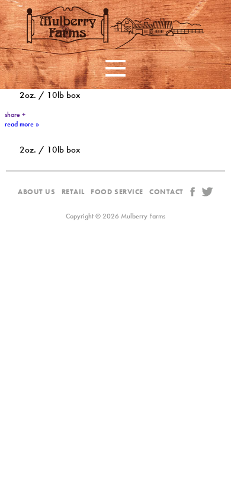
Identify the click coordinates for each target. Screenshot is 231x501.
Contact (166, 191)
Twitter (207, 191)
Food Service (117, 191)
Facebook (192, 191)
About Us (37, 191)
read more (22, 124)
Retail (73, 191)
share (15, 114)
